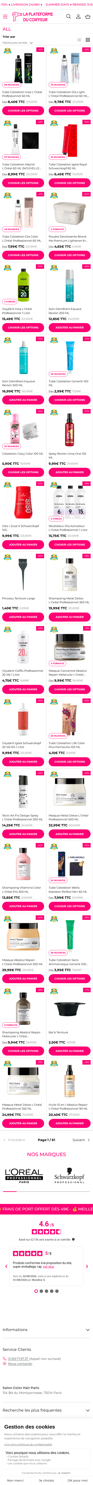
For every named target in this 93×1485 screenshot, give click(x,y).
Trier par (9, 36)
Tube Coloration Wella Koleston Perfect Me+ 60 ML (68, 889)
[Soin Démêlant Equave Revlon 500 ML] (23, 357)
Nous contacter (20, 1364)
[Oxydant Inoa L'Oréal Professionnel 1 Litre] (23, 285)
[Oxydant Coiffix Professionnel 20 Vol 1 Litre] (23, 647)
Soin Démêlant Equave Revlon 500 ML (18, 383)
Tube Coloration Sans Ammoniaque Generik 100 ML (67, 962)
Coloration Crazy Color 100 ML (22, 453)
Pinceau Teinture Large (18, 598)
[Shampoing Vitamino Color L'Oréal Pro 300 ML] (23, 864)
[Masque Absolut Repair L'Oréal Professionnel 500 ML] (23, 936)
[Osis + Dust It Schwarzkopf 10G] (23, 502)
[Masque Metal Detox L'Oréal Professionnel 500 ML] (70, 792)
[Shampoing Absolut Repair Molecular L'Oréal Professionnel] (23, 1008)
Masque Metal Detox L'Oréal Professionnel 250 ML (22, 1106)
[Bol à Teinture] (70, 1008)
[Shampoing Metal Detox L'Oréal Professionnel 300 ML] (70, 575)
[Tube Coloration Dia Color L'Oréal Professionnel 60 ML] (23, 213)
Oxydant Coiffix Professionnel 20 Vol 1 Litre (22, 672)
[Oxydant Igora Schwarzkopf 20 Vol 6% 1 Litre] (23, 719)
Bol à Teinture (58, 1032)
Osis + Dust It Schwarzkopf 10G (20, 528)
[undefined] (73, 1239)
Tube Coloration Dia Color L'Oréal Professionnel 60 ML (21, 238)
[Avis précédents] (6, 1266)
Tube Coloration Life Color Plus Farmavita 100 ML (67, 745)
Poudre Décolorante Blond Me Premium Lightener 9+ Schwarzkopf (67, 238)
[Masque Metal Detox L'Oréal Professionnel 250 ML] (23, 1081)
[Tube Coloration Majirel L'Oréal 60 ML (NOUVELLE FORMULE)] (23, 141)
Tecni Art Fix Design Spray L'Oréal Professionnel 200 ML (22, 817)
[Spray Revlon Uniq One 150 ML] (70, 430)
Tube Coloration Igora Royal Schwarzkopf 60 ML (68, 166)
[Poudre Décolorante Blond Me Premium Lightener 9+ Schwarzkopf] (70, 213)
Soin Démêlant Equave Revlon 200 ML (65, 310)
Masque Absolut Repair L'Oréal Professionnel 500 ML (22, 962)
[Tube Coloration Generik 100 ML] (70, 357)
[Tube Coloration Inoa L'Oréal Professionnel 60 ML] (23, 68)
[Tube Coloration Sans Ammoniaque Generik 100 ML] (70, 936)
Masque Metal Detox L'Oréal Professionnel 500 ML (68, 817)
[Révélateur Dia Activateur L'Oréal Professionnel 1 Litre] (70, 502)
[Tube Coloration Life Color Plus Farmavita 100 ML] (70, 719)
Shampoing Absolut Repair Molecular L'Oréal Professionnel (21, 1034)
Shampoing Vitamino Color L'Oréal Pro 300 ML (21, 889)
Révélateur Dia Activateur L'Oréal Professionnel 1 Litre (68, 528)
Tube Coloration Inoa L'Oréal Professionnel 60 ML (22, 94)
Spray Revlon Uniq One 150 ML (67, 455)
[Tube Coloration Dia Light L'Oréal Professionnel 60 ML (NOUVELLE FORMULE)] (70, 68)
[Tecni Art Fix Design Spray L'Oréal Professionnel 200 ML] (23, 792)
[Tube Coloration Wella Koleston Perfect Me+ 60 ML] (70, 864)
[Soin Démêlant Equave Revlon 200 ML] (70, 285)
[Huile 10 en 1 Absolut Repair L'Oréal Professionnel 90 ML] (70, 1081)
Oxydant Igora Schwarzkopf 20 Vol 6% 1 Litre (21, 745)
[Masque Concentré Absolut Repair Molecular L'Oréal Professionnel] (70, 647)
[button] (88, 16)
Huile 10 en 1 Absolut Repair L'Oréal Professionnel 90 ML (68, 1106)
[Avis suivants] (87, 1266)
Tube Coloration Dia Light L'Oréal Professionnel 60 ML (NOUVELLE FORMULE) (68, 94)
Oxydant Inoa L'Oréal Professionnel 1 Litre (17, 310)
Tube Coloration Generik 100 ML (68, 383)
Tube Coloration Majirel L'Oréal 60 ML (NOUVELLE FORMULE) (20, 166)
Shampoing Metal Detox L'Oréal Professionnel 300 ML (69, 600)
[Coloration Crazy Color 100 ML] (23, 430)
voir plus (48, 1266)
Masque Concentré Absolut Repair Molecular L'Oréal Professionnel (68, 672)
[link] (17, 1140)
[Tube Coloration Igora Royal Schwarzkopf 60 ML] (70, 141)
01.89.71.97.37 (18, 1359)
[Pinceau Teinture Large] (23, 575)
